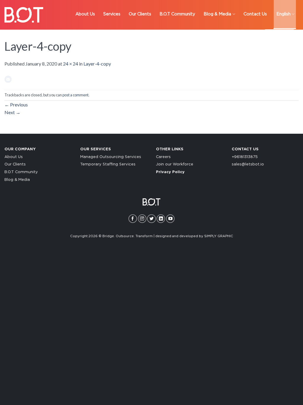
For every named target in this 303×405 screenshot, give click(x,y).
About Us (13, 157)
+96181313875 (245, 157)
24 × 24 (70, 63)
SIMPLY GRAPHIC (218, 236)
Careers (163, 157)
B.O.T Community (21, 172)
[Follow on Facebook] (132, 218)
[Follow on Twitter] (151, 218)
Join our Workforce (174, 164)
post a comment (75, 95)
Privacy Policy (170, 172)
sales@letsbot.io (248, 164)
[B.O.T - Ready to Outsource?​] (23, 14)
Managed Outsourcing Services (110, 157)
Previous (16, 104)
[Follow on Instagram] (142, 218)
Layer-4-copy (97, 63)
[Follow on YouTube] (170, 218)
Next (12, 112)
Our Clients (15, 164)
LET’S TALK (279, 35)
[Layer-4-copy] (8, 78)
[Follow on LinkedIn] (161, 218)
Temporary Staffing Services (108, 164)
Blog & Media (17, 180)
